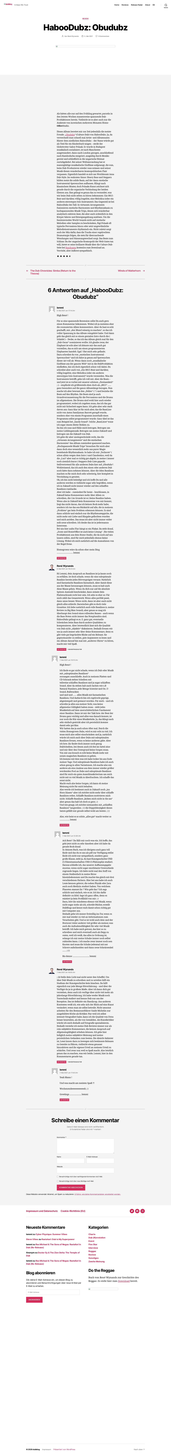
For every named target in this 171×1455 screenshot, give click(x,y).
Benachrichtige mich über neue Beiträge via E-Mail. (76, 1181)
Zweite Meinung (96, 1261)
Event (91, 1241)
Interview (93, 1248)
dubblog (36, 1449)
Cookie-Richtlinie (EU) (73, 1211)
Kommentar (61, 1137)
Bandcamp (71, 247)
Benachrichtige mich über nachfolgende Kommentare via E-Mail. (81, 1177)
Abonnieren (34, 1300)
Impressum (46, 1449)
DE (154, 5)
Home (116, 5)
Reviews (125, 5)
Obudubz (70, 134)
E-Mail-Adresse (92, 1157)
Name (59, 1157)
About (147, 5)
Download (124, 1281)
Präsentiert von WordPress (64, 1449)
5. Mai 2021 (88, 36)
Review (85, 19)
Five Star (92, 1244)
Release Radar (137, 5)
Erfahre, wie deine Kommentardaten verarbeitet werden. (98, 1194)
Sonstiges (93, 1258)
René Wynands (73, 36)
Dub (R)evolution (96, 1237)
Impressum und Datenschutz (42, 1211)
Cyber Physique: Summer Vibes (51, 1234)
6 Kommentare (103, 36)
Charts (91, 1234)
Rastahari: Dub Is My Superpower (58, 1239)
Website (60, 1166)
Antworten (61, 558)
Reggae (92, 1251)
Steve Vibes (32, 1239)
